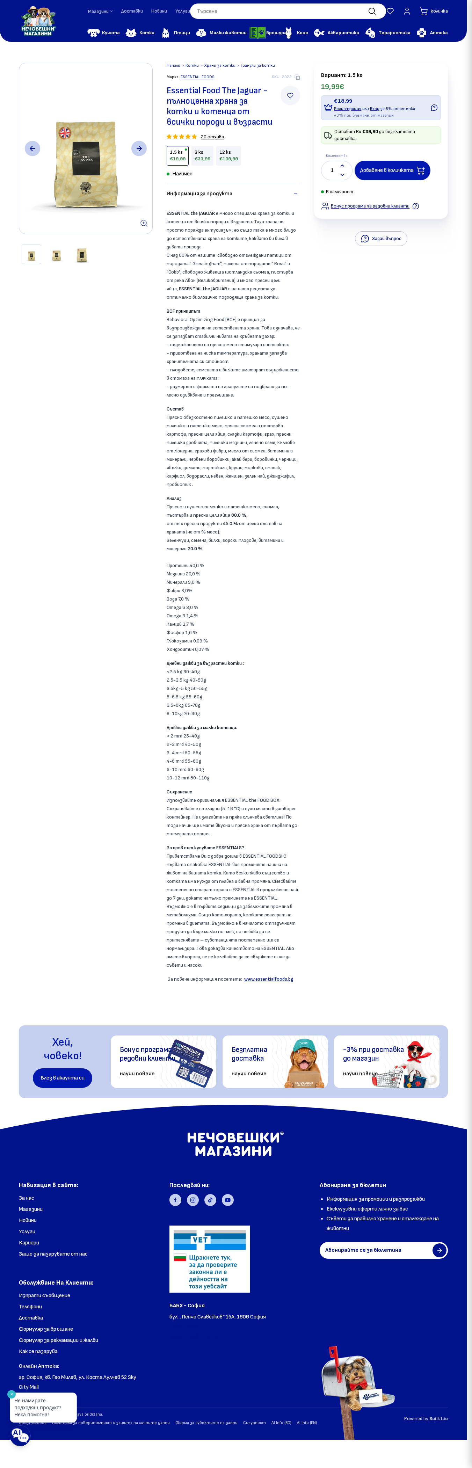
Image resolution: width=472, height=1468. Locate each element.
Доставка (31, 1318)
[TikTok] (210, 1200)
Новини (159, 11)
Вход (374, 108)
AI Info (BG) (281, 1422)
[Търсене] (372, 11)
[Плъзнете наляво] (32, 148)
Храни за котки (219, 65)
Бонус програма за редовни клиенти (370, 206)
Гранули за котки (258, 65)
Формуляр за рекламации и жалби (58, 1340)
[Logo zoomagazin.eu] (38, 21)
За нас (26, 1198)
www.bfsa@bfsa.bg (193, 1336)
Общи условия (32, 1422)
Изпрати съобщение (44, 1295)
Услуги (182, 11)
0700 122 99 (184, 1326)
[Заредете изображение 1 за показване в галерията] (31, 254)
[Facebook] (175, 1200)
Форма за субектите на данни (206, 1422)
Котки (192, 65)
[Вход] (407, 11)
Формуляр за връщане (46, 1329)
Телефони (30, 1306)
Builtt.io (438, 1419)
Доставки (132, 11)
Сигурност (254, 1422)
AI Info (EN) (307, 1422)
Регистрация (347, 108)
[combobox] (288, 11)
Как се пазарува (38, 1351)
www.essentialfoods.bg (268, 979)
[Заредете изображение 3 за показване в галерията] (82, 254)
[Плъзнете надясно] (139, 148)
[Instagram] (193, 1200)
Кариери (29, 1243)
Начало (173, 65)
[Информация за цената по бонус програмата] (434, 107)
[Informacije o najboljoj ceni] (415, 206)
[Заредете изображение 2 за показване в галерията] (56, 254)
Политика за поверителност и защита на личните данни (111, 1422)
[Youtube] (228, 1200)
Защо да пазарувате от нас (53, 1254)
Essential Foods (198, 77)
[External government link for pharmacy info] (209, 1259)
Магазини (31, 1209)
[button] (390, 11)
